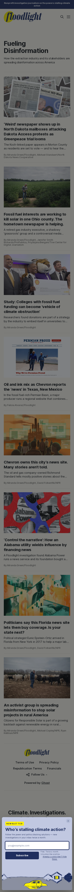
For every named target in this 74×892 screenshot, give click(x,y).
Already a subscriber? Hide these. (55, 858)
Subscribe (22, 855)
